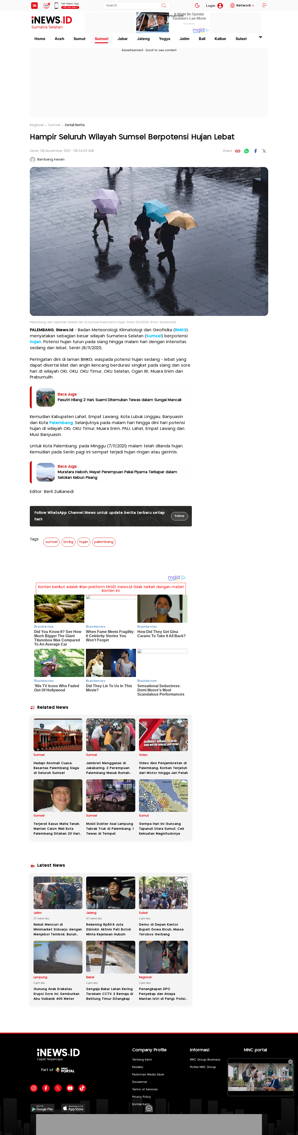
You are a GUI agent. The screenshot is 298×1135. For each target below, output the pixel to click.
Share (227, 151)
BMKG (180, 330)
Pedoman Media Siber (148, 1074)
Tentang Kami (142, 1059)
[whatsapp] (247, 151)
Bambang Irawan (50, 159)
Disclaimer (139, 1082)
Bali (202, 38)
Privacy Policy (141, 1097)
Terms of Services (145, 1089)
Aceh (59, 38)
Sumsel (101, 38)
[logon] (34, 5)
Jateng (143, 38)
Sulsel (241, 38)
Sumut (79, 38)
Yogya (164, 38)
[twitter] (264, 151)
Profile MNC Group (203, 1067)
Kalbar (220, 38)
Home (39, 38)
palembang (103, 542)
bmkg (68, 542)
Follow (179, 516)
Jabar (123, 38)
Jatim (184, 38)
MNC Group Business (205, 1059)
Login (210, 5)
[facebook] (255, 151)
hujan (35, 342)
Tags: (34, 539)
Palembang (61, 423)
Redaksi (137, 1067)
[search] (164, 5)
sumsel (51, 542)
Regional (37, 125)
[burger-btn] (264, 5)
